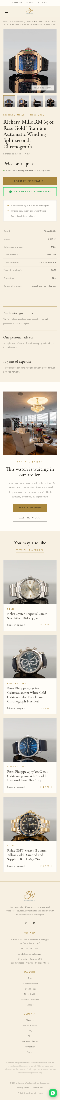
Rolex (30, 978)
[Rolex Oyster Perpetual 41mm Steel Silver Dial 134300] (30, 582)
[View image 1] (9, 101)
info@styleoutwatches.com (30, 953)
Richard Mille (30, 994)
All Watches (17, 21)
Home (5, 21)
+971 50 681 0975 (30, 948)
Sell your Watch (30, 1025)
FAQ (30, 1030)
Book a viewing (30, 507)
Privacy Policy (23, 1087)
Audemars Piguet (30, 983)
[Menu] (6, 11)
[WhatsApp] (34, 923)
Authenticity (30, 1046)
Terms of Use (37, 1087)
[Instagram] (26, 923)
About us (30, 1020)
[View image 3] (37, 101)
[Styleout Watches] (30, 11)
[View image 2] (23, 101)
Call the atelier (30, 517)
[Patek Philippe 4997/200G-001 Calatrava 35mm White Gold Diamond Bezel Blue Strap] (30, 740)
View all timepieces (30, 550)
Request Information (30, 181)
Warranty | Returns (30, 1041)
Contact (30, 1052)
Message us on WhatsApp (32, 191)
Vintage (30, 1004)
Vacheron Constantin (30, 999)
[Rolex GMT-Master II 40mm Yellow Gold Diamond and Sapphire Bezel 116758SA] (30, 819)
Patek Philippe (30, 988)
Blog (30, 1036)
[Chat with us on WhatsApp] (53, 1093)
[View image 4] (51, 101)
